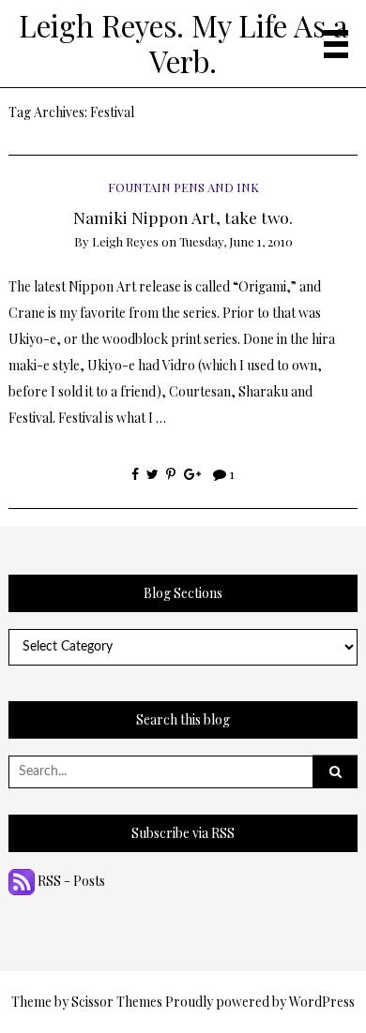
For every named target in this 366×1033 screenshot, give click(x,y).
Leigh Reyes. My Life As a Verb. (183, 43)
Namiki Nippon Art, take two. (183, 217)
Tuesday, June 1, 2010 (236, 241)
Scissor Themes (116, 1002)
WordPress (322, 1002)
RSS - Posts (70, 881)
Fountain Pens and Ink (183, 187)
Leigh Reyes (125, 241)
